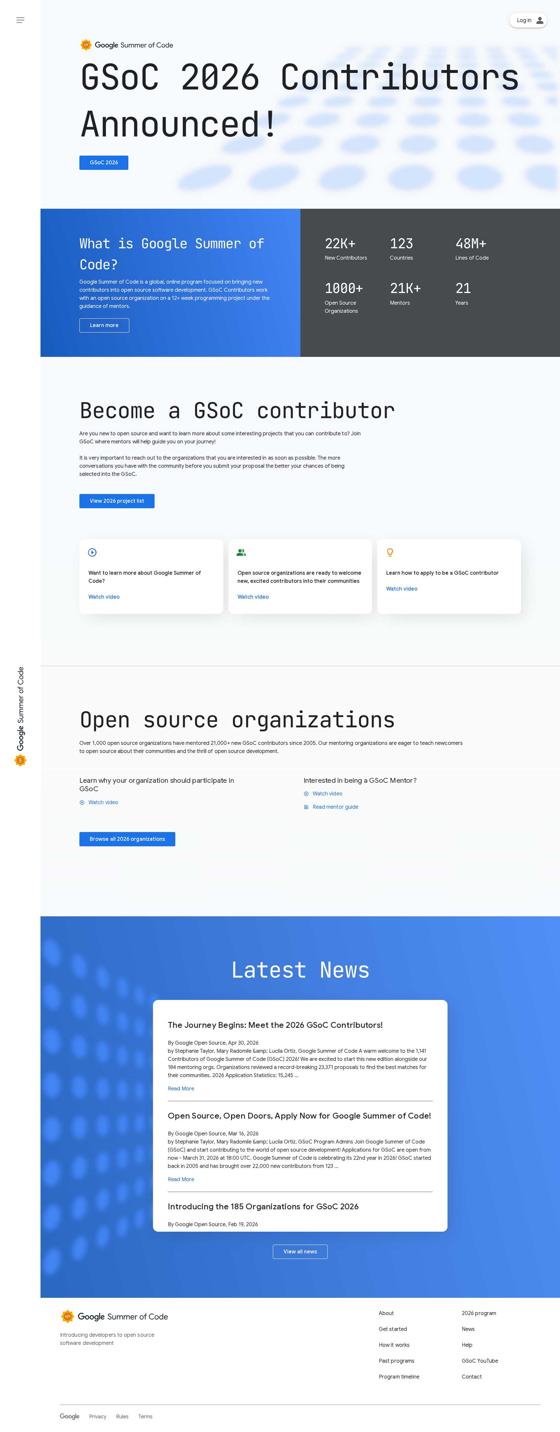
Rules (122, 1417)
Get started (393, 1329)
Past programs (397, 1361)
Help (467, 1345)
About (386, 1313)
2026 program (479, 1313)
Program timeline (399, 1377)
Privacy (97, 1417)
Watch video (104, 597)
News (468, 1329)
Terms (145, 1417)
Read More (181, 1089)
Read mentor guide (331, 807)
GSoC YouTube (480, 1361)
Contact (472, 1377)
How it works (394, 1345)
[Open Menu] (20, 20)
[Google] (69, 1416)
